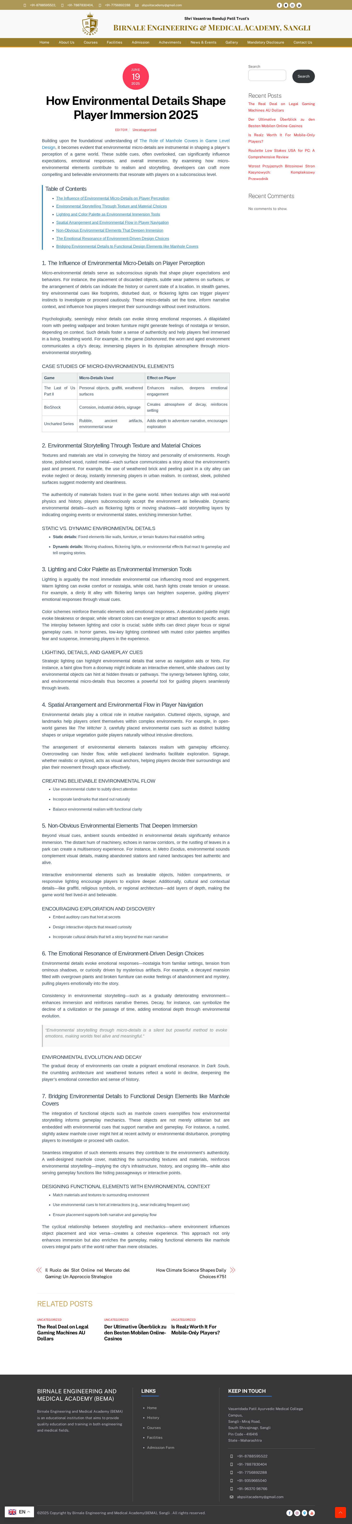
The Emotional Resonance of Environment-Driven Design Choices (112, 239)
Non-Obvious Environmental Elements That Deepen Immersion (109, 230)
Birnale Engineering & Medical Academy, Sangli (212, 27)
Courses (91, 42)
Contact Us (303, 42)
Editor (121, 130)
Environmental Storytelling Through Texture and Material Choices (111, 206)
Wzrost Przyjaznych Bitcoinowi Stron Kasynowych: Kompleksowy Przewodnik (281, 172)
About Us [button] (66, 42)
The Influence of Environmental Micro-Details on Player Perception (112, 198)
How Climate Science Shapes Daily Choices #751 (191, 1273)
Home (44, 42)
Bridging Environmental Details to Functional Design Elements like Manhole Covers (127, 246)
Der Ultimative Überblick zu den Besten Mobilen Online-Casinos (135, 1333)
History (153, 1418)
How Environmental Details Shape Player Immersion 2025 (136, 108)
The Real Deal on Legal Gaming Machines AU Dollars (62, 1333)
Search (254, 66)
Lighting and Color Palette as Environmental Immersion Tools (108, 214)
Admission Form (160, 1447)
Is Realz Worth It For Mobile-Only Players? (195, 1330)
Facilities (114, 42)
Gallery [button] (232, 42)
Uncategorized (144, 130)
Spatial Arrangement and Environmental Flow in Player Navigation (112, 222)
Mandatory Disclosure (265, 42)
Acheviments (170, 42)
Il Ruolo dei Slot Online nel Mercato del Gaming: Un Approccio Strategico (87, 1273)
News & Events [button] (203, 42)
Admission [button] (140, 42)
